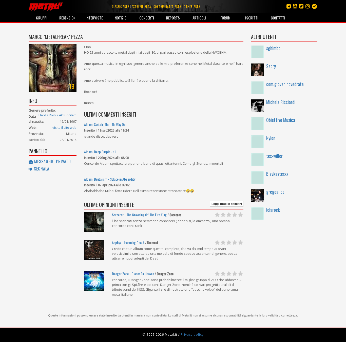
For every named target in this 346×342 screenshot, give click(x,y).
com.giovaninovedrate (285, 84)
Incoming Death (134, 242)
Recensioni (67, 17)
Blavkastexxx (277, 173)
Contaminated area (167, 6)
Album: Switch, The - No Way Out (105, 124)
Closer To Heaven (142, 273)
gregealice (275, 191)
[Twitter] (301, 6)
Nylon (270, 138)
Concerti (146, 17)
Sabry (271, 66)
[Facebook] (288, 6)
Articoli (199, 17)
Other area (192, 6)
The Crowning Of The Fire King (146, 214)
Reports (173, 17)
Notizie (120, 17)
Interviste (94, 17)
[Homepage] (46, 6)
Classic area (120, 6)
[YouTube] (295, 6)
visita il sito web (64, 127)
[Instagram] (314, 6)
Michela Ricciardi (280, 102)
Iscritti (251, 17)
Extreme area (141, 6)
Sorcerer (118, 214)
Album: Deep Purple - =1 (100, 151)
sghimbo (273, 48)
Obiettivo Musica (280, 120)
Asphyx (116, 242)
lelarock (273, 209)
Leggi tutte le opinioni (227, 204)
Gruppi (41, 17)
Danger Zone (120, 273)
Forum (225, 17)
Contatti (278, 17)
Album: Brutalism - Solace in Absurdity (109, 179)
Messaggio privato (52, 161)
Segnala (41, 169)
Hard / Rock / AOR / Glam (57, 115)
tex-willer (274, 156)
